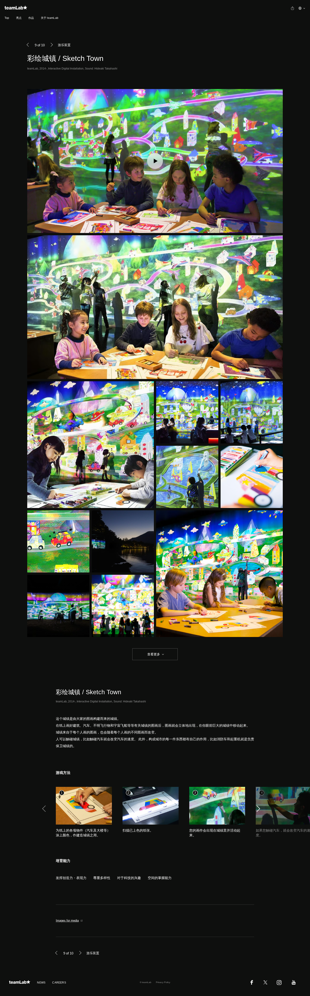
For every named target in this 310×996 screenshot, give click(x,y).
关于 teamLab (49, 18)
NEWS (41, 982)
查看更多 (153, 654)
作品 (31, 18)
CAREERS (59, 982)
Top (7, 18)
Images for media (67, 920)
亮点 (19, 18)
